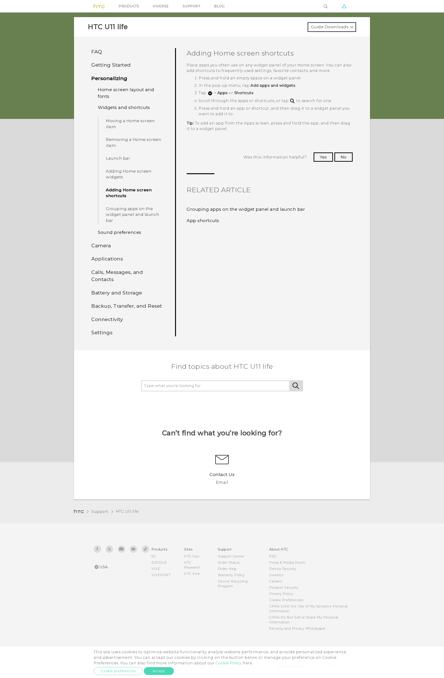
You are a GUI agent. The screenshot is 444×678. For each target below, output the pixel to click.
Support (99, 511)
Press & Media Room (287, 562)
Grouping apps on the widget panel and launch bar (132, 214)
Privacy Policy (281, 594)
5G (153, 556)
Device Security (282, 569)
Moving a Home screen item (130, 123)
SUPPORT (191, 6)
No (343, 157)
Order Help (227, 569)
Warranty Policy (231, 575)
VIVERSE (161, 6)
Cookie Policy (229, 663)
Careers (275, 581)
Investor (276, 575)
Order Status (229, 562)
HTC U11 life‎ (127, 511)
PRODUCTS (129, 6)
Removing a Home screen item (133, 142)
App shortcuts (203, 220)
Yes (323, 157)
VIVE (155, 569)
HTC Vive (192, 574)
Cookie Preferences (286, 600)
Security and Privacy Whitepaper (297, 628)
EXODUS (159, 562)
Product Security (283, 587)
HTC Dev (192, 556)
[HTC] (99, 6)
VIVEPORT (160, 575)
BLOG (219, 6)
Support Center (231, 556)
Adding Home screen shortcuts (129, 193)
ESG (273, 556)
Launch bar (118, 158)
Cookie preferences (118, 671)
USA (103, 567)
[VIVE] (344, 6)
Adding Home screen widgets (128, 174)
